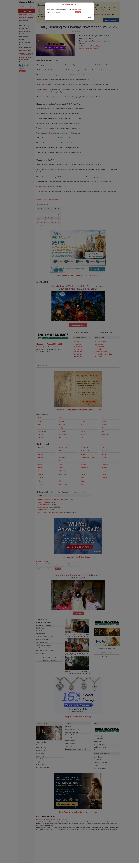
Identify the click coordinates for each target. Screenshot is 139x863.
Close (89, 17)
